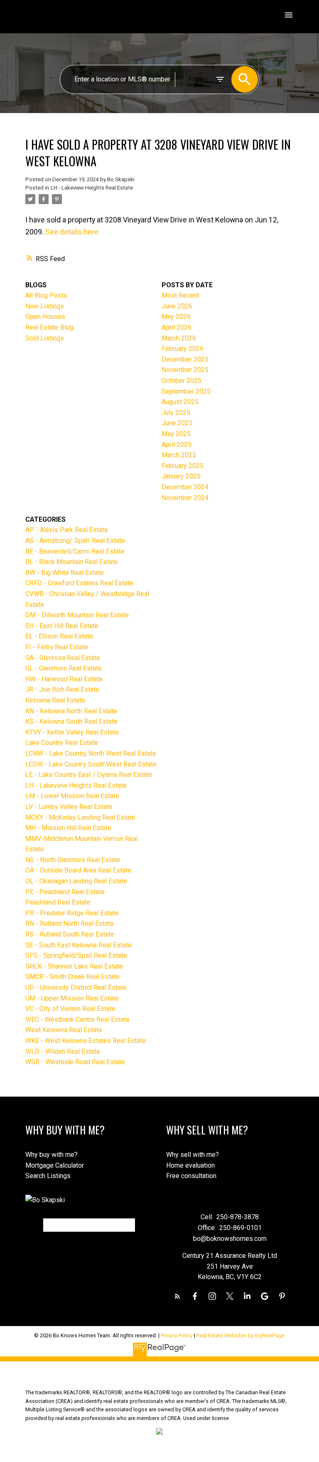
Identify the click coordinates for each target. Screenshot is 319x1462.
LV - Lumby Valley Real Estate (69, 807)
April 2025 (176, 445)
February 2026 (183, 349)
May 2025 (176, 434)
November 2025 (185, 370)
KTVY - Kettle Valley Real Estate (72, 732)
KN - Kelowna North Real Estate (71, 711)
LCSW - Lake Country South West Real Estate (91, 764)
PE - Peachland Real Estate (65, 892)
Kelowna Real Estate (55, 700)
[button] (177, 1296)
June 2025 (177, 423)
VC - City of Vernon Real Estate (70, 1009)
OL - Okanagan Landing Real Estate (76, 881)
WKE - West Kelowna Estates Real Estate (85, 1041)
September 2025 (186, 391)
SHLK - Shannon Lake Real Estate (74, 966)
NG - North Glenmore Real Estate (72, 860)
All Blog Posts (46, 295)
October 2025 (181, 381)
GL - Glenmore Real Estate (63, 668)
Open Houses (45, 317)
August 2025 (180, 402)
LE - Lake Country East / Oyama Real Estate (88, 775)
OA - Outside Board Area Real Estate (78, 870)
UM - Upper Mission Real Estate (72, 998)
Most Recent (180, 295)
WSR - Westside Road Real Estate (75, 1062)
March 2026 (179, 338)
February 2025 (183, 466)
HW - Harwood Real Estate (64, 679)
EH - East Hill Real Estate (61, 626)
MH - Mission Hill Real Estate (68, 828)
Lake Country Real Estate (61, 743)
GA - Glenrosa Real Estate (62, 658)
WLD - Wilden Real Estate (62, 1051)
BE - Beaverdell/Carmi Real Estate (75, 551)
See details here (71, 231)
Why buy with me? (51, 1155)
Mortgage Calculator (54, 1165)
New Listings (44, 306)
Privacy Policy (177, 1335)
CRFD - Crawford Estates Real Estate (79, 583)
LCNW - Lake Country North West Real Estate (90, 753)
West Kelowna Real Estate (63, 1030)
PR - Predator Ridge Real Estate (72, 913)
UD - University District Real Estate (76, 987)
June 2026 (177, 306)
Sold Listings (44, 338)
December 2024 (185, 487)
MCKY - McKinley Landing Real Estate (80, 817)
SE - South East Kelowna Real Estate (78, 945)
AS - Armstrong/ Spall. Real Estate (75, 541)
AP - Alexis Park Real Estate (66, 530)
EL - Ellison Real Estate (59, 636)
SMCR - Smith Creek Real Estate (72, 977)
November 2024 (185, 498)
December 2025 (185, 359)
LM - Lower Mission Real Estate (72, 796)
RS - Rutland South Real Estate (69, 934)
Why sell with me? (192, 1155)
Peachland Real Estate (58, 902)
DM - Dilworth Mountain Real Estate (77, 615)
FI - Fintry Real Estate (56, 647)
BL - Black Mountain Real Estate (71, 562)
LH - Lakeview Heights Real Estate (92, 188)
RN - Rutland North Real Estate (69, 923)
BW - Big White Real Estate (64, 573)
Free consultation (191, 1176)
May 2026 (176, 317)
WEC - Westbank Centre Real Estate (77, 1019)
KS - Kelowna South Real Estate (71, 721)
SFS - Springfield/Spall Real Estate (76, 955)
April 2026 (176, 327)
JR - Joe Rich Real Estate (62, 689)
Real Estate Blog (49, 327)
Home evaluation (190, 1165)
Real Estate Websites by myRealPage (240, 1335)
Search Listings (48, 1176)
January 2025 (181, 476)
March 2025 (179, 455)
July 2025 (176, 413)
